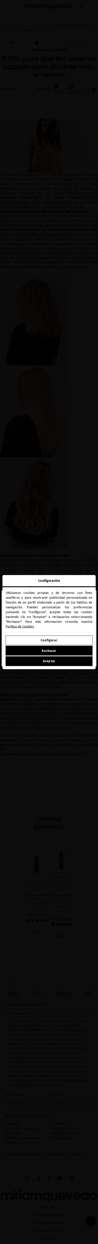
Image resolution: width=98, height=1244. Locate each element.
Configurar (49, 640)
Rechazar (49, 651)
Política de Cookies (20, 626)
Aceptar (49, 661)
